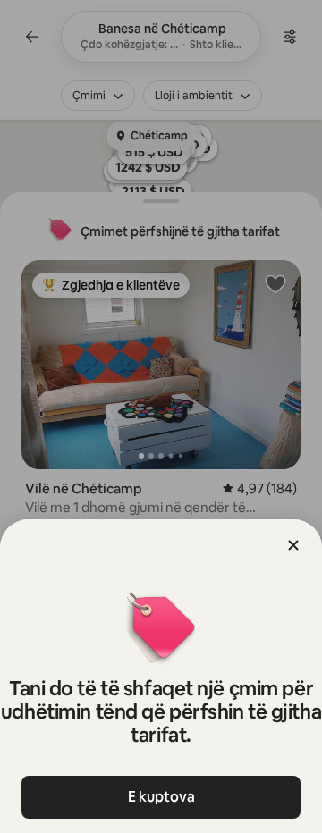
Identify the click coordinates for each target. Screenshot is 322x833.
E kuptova (161, 796)
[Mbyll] (293, 545)
